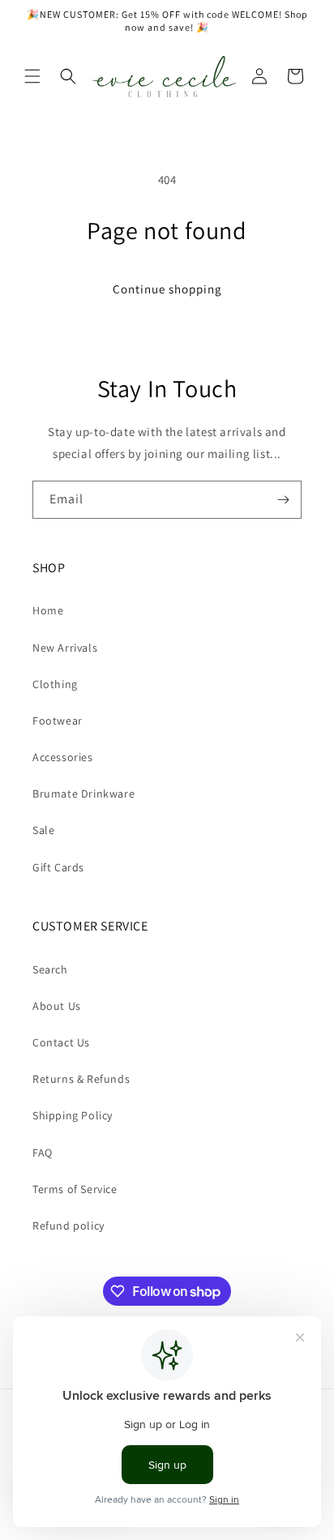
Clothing (55, 684)
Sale (43, 830)
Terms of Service (75, 1189)
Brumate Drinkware (83, 793)
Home (47, 610)
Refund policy (68, 1225)
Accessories (62, 757)
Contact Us (61, 1042)
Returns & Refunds (81, 1079)
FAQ (42, 1152)
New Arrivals (64, 647)
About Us (56, 1006)
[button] (32, 76)
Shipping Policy (72, 1115)
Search (50, 969)
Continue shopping (167, 289)
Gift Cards (58, 867)
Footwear (57, 720)
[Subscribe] (283, 500)
